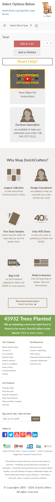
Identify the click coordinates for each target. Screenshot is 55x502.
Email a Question (28, 451)
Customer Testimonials (38, 360)
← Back (47, 16)
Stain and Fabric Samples (12, 401)
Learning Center (36, 347)
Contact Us (6, 350)
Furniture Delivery (9, 371)
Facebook (4, 434)
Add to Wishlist (27, 52)
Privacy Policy (7, 367)
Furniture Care (35, 364)
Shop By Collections (10, 395)
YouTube (17, 434)
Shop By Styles (8, 388)
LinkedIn (35, 434)
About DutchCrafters (10, 347)
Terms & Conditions (9, 364)
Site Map (5, 405)
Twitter (10, 434)
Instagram (29, 434)
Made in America (8, 360)
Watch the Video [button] (27, 302)
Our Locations (7, 354)
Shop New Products (10, 398)
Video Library (35, 354)
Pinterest (23, 434)
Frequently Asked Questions (40, 357)
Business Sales (7, 357)
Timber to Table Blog (38, 350)
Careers (5, 374)
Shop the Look (7, 391)
